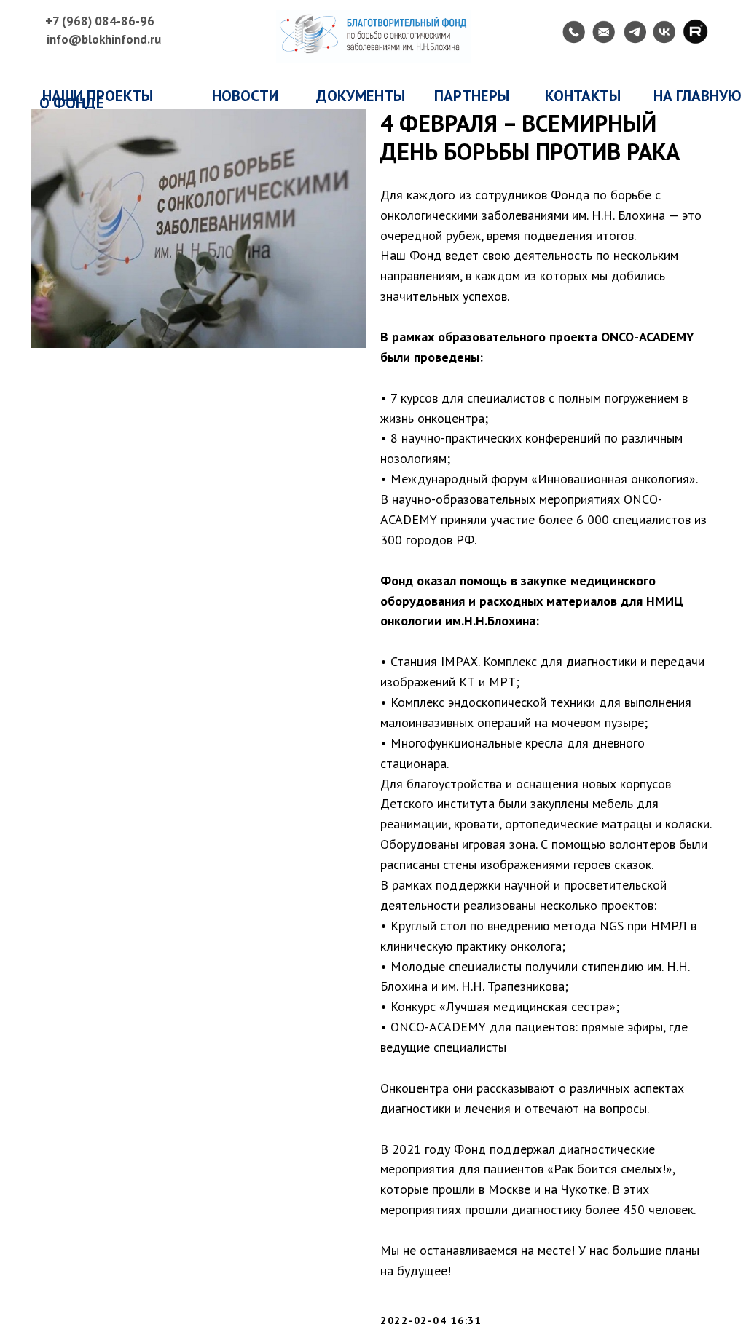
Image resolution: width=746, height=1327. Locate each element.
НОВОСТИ (245, 96)
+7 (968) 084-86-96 (99, 21)
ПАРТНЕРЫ (471, 96)
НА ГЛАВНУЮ (697, 96)
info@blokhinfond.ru (104, 39)
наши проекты (97, 96)
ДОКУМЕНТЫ (360, 96)
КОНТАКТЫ (583, 96)
